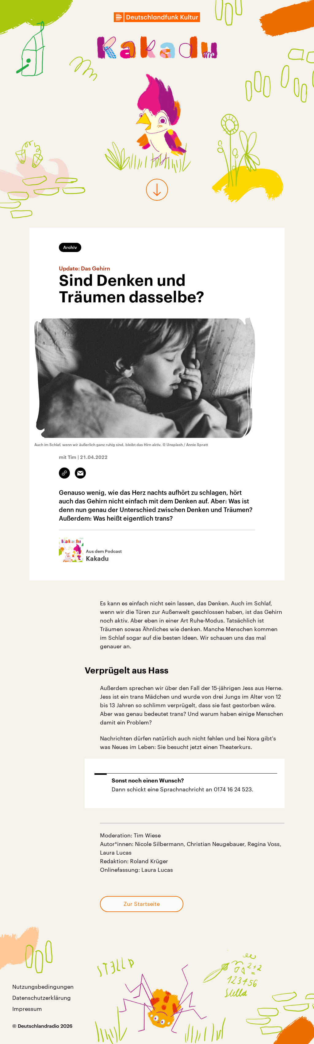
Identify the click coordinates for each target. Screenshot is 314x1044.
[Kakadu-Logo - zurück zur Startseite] (157, 49)
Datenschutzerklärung (41, 997)
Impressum (27, 1008)
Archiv (70, 247)
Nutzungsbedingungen (43, 986)
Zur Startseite (142, 903)
